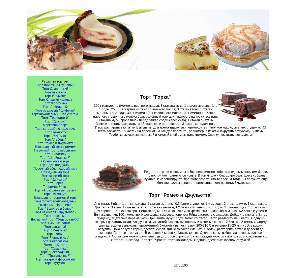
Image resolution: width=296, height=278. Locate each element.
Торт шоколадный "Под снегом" (55, 114)
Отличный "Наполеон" (55, 205)
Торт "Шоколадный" (55, 252)
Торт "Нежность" (55, 132)
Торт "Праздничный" (55, 255)
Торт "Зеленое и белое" (55, 208)
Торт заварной (55, 226)
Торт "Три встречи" (55, 117)
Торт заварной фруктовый (55, 259)
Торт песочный (55, 215)
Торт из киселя (55, 92)
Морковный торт (55, 125)
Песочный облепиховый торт (55, 168)
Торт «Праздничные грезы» (55, 190)
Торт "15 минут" (55, 194)
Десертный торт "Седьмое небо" (55, 219)
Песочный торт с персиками (55, 150)
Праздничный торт (55, 172)
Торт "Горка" (55, 183)
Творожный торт (55, 186)
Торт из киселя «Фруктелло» (55, 212)
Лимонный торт (55, 245)
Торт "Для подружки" (55, 165)
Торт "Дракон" (55, 121)
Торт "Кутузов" (55, 263)
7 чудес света (245, 182)
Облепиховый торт (55, 161)
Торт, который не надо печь (55, 128)
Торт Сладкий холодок (55, 99)
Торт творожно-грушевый (55, 85)
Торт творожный (55, 103)
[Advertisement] (180, 149)
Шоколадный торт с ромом (55, 146)
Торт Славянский (55, 88)
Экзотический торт (55, 176)
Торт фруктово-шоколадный (55, 201)
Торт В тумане (55, 96)
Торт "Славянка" (55, 248)
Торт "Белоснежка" (55, 241)
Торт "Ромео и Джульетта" (55, 143)
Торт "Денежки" (55, 179)
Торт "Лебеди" (55, 139)
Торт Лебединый (55, 107)
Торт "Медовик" (55, 230)
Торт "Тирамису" (55, 154)
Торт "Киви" (55, 234)
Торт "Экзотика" (55, 136)
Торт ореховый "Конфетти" (55, 110)
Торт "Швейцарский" (55, 157)
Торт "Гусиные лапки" (55, 223)
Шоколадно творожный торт (55, 197)
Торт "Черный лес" (55, 237)
